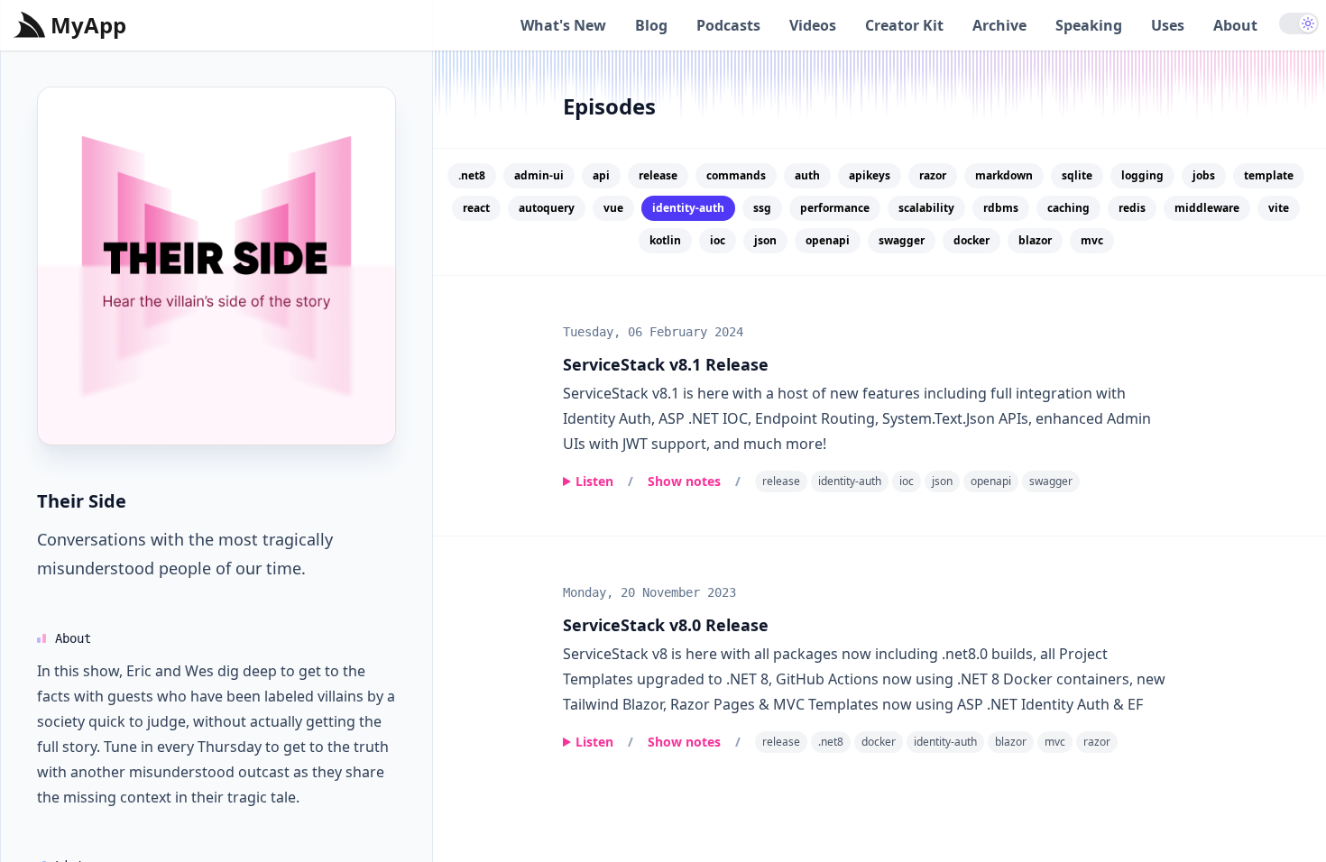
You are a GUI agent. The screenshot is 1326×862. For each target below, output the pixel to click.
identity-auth (849, 481)
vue (613, 208)
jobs (1203, 175)
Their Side (81, 501)
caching (1068, 208)
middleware (1206, 208)
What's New (563, 25)
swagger (902, 240)
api (601, 175)
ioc (717, 240)
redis (1132, 208)
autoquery (547, 208)
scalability (926, 208)
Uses (1167, 25)
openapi (828, 240)
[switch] (1299, 23)
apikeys (869, 175)
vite (1278, 208)
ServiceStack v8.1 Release (666, 364)
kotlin (665, 240)
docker (971, 240)
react (476, 208)
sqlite (1077, 175)
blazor (1035, 240)
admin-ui (539, 175)
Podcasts (728, 25)
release (658, 175)
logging (1142, 175)
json (765, 240)
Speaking (1088, 25)
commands (736, 175)
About (1235, 25)
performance (835, 208)
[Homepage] (216, 266)
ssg (762, 208)
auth (807, 175)
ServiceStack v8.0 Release (666, 625)
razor (932, 175)
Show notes (684, 481)
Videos (812, 25)
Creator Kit (904, 25)
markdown (1004, 175)
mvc (1092, 240)
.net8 (471, 175)
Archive (999, 25)
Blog (651, 25)
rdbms (1000, 208)
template (1269, 175)
